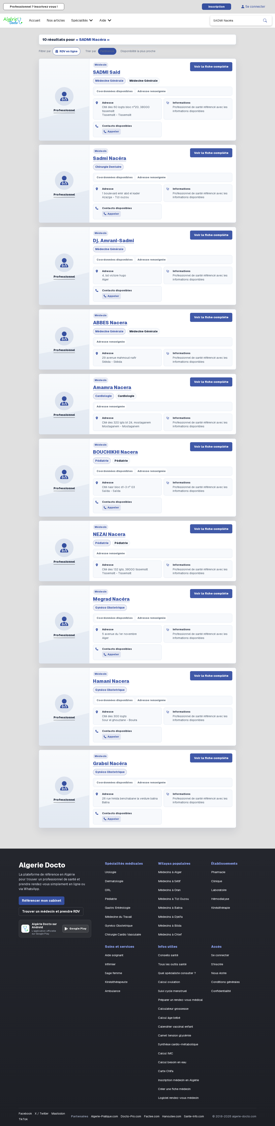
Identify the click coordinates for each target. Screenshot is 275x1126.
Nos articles (56, 20)
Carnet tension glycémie (174, 1035)
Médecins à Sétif (169, 881)
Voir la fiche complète (211, 66)
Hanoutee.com (171, 1116)
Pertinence (107, 51)
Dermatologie (114, 881)
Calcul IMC (165, 1053)
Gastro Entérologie (117, 908)
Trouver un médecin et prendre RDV (51, 911)
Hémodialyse (220, 899)
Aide (102, 20)
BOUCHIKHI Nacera (115, 452)
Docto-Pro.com (131, 1116)
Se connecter (255, 6)
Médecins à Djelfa (170, 917)
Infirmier (110, 964)
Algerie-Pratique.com (104, 1116)
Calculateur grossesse (173, 1009)
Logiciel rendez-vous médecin (178, 1098)
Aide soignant (114, 955)
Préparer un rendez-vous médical (180, 1000)
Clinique (216, 881)
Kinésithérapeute (116, 982)
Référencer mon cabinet (41, 900)
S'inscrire (217, 964)
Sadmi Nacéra (109, 158)
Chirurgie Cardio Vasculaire (123, 934)
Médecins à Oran (169, 890)
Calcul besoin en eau (172, 1062)
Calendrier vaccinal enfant (175, 1026)
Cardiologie (103, 396)
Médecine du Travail (118, 917)
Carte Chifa (165, 1071)
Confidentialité (221, 991)
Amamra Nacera (112, 387)
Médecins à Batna (170, 908)
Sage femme (113, 973)
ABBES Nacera (110, 322)
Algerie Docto (42, 865)
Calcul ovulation (169, 982)
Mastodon (58, 1113)
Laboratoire (218, 890)
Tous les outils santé (172, 964)
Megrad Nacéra (111, 599)
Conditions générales (225, 982)
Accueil (34, 20)
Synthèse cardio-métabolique (178, 1044)
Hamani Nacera (111, 681)
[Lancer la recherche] (265, 21)
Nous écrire (218, 973)
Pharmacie (218, 872)
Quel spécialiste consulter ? (177, 973)
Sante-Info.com (194, 1116)
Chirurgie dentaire (108, 167)
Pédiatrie (102, 461)
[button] (66, 51)
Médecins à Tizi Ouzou (173, 899)
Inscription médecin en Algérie (178, 1080)
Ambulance (112, 991)
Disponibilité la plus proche (138, 51)
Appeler (113, 131)
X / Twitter (42, 1113)
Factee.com (151, 1116)
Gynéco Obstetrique (110, 607)
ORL (108, 890)
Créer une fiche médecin (174, 1089)
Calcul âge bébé (169, 1018)
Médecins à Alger (170, 872)
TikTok (23, 1119)
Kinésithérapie (220, 908)
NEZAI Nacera (109, 534)
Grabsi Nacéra (110, 763)
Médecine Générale (109, 80)
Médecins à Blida (169, 925)
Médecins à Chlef (170, 934)
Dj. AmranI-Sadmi (113, 240)
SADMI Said (106, 72)
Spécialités (79, 20)
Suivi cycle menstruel (172, 991)
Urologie (110, 872)
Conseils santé (168, 955)
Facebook (25, 1113)
